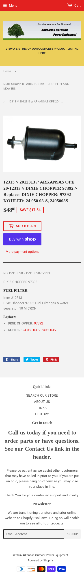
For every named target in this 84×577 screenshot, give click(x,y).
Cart (77, 6)
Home (7, 71)
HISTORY (42, 414)
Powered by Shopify (40, 560)
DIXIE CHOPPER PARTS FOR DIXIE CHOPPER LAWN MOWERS (36, 86)
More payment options (22, 252)
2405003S (48, 330)
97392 (38, 323)
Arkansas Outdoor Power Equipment (45, 555)
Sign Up (72, 534)
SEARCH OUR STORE (42, 396)
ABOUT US (42, 402)
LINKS (42, 408)
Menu (13, 6)
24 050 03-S (31, 330)
